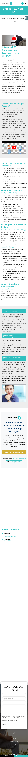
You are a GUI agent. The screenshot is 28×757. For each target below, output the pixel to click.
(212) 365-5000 (19, 3)
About (14, 738)
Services (14, 744)
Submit (4, 724)
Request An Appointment (22, 3)
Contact (14, 747)
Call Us (8, 755)
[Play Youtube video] (14, 39)
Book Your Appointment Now (14, 452)
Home (14, 736)
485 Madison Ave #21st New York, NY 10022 (10, 535)
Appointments (14, 741)
